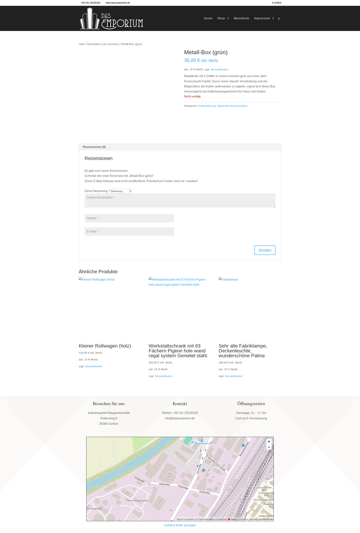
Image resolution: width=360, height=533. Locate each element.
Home (208, 18)
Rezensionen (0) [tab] (94, 147)
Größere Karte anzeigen (180, 525)
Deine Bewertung (97, 191)
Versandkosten (219, 69)
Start (82, 44)
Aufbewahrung (207, 105)
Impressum (262, 18)
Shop (221, 18)
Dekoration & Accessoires (103, 44)
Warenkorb (241, 18)
